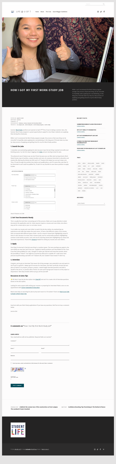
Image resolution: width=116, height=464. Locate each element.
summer (85, 185)
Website (13, 355)
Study (91, 182)
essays (79, 168)
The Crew (48, 11)
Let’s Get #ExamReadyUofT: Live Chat (87, 135)
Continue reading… (81, 126)
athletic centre (91, 163)
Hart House (93, 171)
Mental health (93, 177)
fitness (100, 168)
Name (12, 348)
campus (79, 166)
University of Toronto (89, 188)
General (29, 123)
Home (37, 11)
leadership (91, 174)
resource (34, 239)
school (95, 179)
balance (98, 163)
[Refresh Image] (25, 368)
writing (84, 190)
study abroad (97, 182)
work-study (47, 124)
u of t (97, 188)
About (42, 11)
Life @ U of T (23, 11)
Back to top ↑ (45, 449)
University (80, 188)
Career (25, 123)
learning (97, 174)
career (84, 166)
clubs (93, 166)
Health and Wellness (82, 174)
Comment (13, 340)
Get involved (35, 123)
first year (95, 168)
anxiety (84, 163)
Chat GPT (38, 279)
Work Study (19, 130)
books (102, 163)
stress (79, 182)
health (99, 171)
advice (79, 163)
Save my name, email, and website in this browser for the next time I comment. (33, 363)
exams (84, 168)
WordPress (34, 449)
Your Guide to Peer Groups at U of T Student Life (91, 148)
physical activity (81, 179)
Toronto (101, 185)
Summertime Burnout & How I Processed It (89, 124)
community (98, 166)
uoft (102, 188)
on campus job (20, 124)
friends (87, 171)
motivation (100, 177)
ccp (88, 166)
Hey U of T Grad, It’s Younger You (86, 130)
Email (43, 348)
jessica (19, 119)
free (83, 171)
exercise (89, 168)
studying (80, 185)
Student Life (85, 182)
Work (40, 123)
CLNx (40, 152)
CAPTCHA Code (14, 377)
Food (79, 171)
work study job (28, 124)
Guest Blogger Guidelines (60, 11)
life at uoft (85, 177)
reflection (89, 179)
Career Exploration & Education (30, 287)
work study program (38, 124)
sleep (100, 179)
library (79, 177)
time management (93, 185)
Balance (21, 123)
